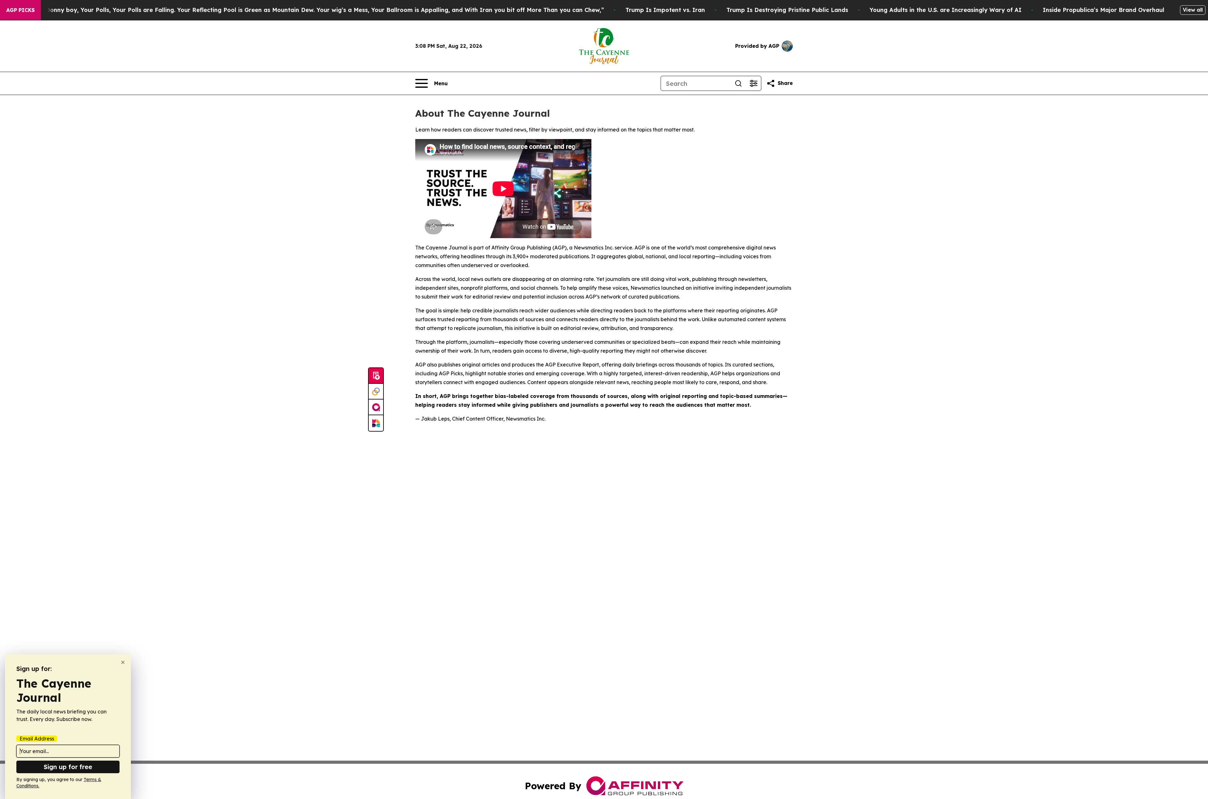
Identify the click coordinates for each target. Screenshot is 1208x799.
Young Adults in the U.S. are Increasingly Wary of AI (945, 10)
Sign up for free (68, 767)
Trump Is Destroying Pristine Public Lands (787, 10)
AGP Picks (20, 10)
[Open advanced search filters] (753, 83)
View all (1193, 10)
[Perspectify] (376, 392)
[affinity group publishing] (376, 407)
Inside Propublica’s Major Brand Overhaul (1103, 10)
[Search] (738, 83)
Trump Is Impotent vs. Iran (665, 10)
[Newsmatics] (376, 423)
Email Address (37, 738)
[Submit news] (376, 376)
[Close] (123, 662)
